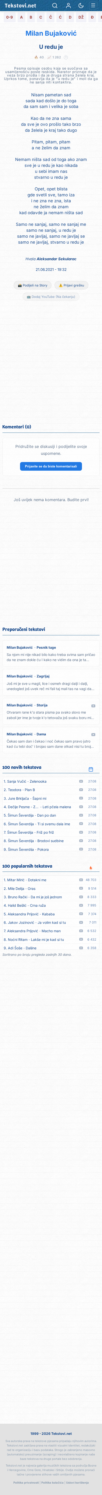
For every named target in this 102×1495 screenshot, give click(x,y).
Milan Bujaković (51, 33)
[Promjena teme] (81, 5)
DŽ (81, 17)
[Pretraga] (54, 5)
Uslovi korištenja (77, 1482)
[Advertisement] (51, 362)
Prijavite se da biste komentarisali (51, 466)
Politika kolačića (52, 1482)
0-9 (9, 17)
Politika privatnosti (26, 1482)
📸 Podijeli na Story (32, 285)
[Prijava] (68, 5)
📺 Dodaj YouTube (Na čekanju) (51, 297)
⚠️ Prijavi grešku (71, 285)
